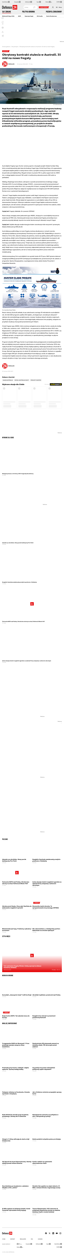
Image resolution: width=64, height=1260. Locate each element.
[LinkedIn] (53, 1233)
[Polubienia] (3, 18)
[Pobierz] (3, 32)
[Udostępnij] (3, 36)
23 (2, 23)
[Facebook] (46, 1233)
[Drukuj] (3, 28)
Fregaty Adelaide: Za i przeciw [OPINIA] (21, 211)
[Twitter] (49, 1233)
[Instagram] (60, 1233)
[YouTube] (56, 1233)
